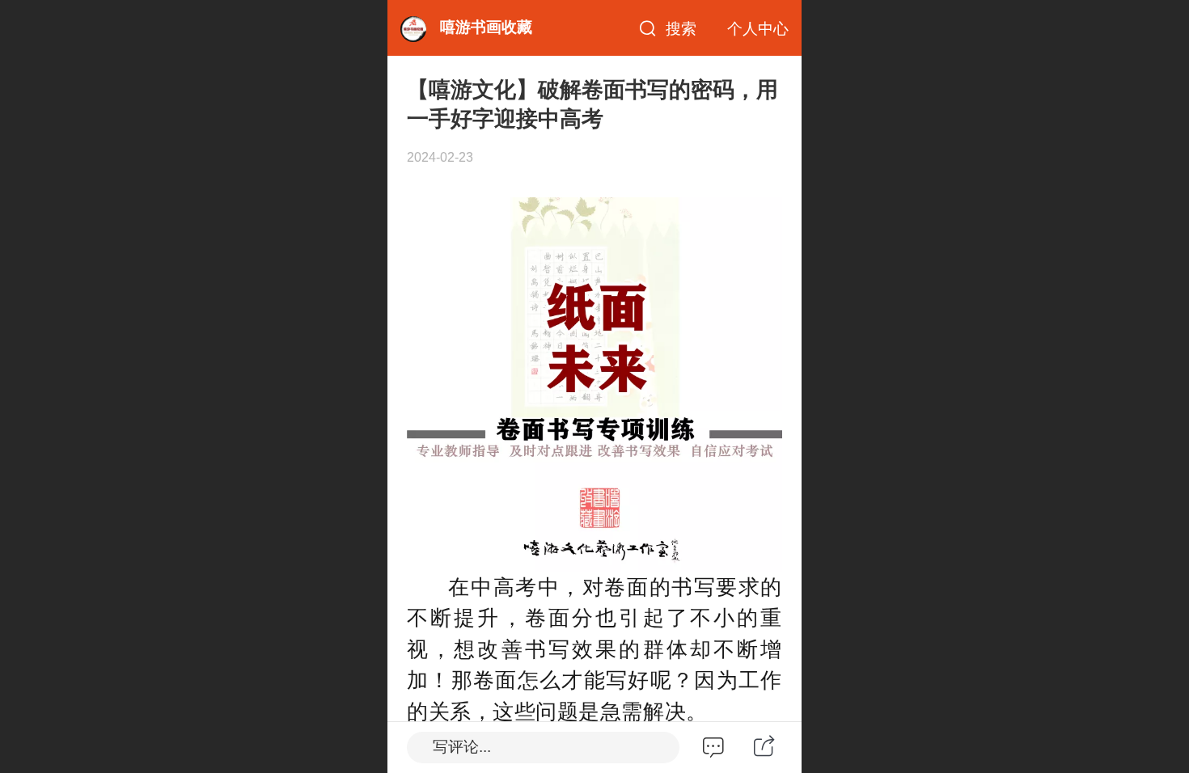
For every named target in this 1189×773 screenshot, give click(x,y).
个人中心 (758, 28)
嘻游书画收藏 (486, 27)
